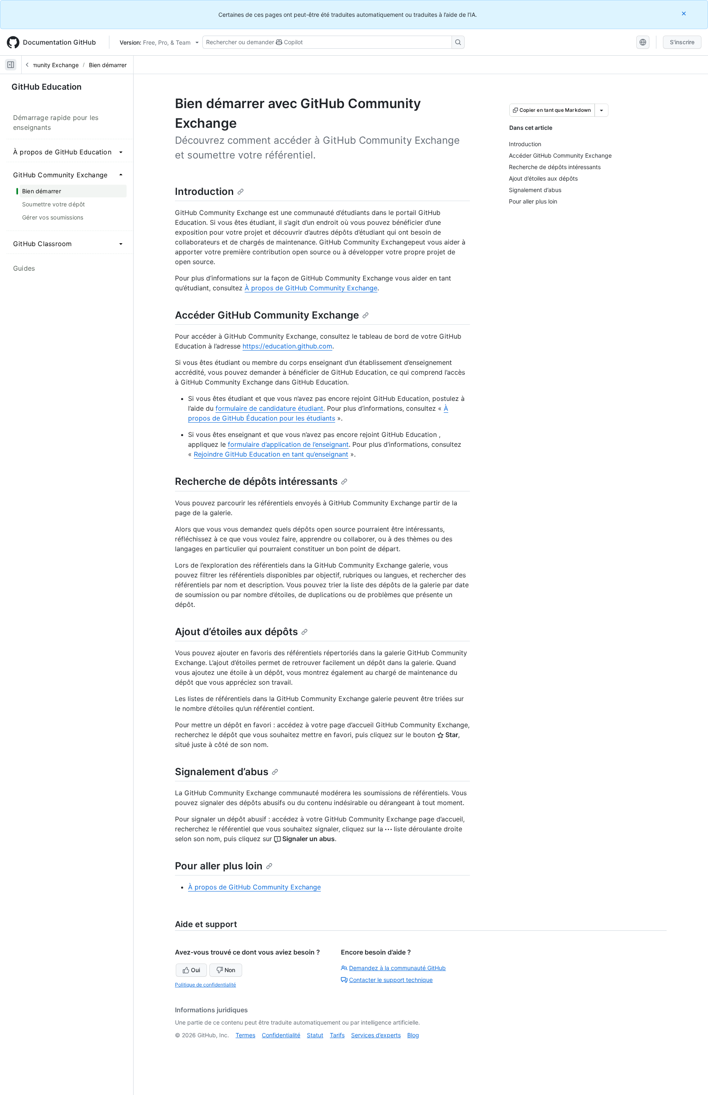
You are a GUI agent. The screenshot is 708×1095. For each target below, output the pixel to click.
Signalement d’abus (221, 772)
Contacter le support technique (391, 979)
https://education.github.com (287, 346)
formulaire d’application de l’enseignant (288, 444)
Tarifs (337, 1035)
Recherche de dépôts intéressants (256, 481)
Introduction (204, 191)
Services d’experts (376, 1035)
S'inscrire (682, 41)
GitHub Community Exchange (39, 64)
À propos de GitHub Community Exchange (311, 288)
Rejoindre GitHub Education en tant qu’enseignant (271, 454)
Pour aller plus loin (219, 866)
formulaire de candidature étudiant (269, 408)
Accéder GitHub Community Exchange (267, 315)
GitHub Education (46, 87)
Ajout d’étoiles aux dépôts (236, 632)
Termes (245, 1035)
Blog (413, 1035)
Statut (315, 1035)
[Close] (684, 13)
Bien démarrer (108, 64)
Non (230, 969)
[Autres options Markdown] (601, 110)
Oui (195, 969)
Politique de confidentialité (205, 985)
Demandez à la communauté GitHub (397, 967)
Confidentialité (281, 1035)
